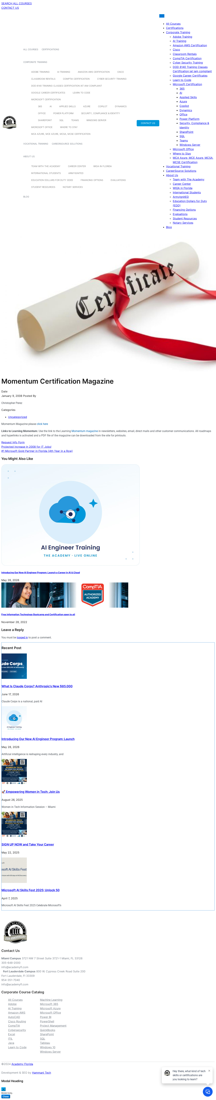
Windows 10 (47, 1047)
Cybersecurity (17, 1030)
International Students (46, 173)
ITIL (10, 1038)
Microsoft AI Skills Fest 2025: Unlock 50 (31, 890)
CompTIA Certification (76, 78)
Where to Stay (69, 127)
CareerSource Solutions (67, 143)
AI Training (63, 72)
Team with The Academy (45, 166)
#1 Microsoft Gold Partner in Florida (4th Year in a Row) (37, 451)
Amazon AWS (16, 1012)
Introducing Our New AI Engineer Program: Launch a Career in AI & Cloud (40, 572)
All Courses (30, 49)
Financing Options (92, 180)
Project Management (53, 1025)
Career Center (77, 166)
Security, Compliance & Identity (100, 113)
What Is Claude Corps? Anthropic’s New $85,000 (37, 686)
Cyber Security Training (112, 78)
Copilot (102, 106)
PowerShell (47, 1021)
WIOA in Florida (102, 166)
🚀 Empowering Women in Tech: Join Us (31, 791)
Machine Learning (51, 999)
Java (11, 1043)
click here (42, 424)
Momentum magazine (85, 431)
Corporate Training (35, 62)
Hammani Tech (41, 1072)
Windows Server (96, 120)
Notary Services (73, 187)
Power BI (45, 1017)
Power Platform (63, 113)
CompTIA (14, 1025)
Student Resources (43, 187)
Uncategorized (17, 417)
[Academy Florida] (9, 131)
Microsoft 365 (49, 1004)
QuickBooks (47, 1030)
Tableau (45, 1043)
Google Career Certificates (48, 92)
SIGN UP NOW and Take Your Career (28, 844)
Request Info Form (13, 442)
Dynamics (121, 106)
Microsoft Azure (50, 1008)
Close (6, 1096)
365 (40, 106)
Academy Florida (22, 1064)
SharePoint (45, 120)
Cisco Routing (17, 1021)
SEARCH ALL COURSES (16, 3)
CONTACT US (10, 7)
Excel (11, 1034)
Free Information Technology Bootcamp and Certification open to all (38, 614)
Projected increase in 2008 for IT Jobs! (26, 446)
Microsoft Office (41, 127)
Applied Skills (67, 106)
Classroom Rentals (43, 78)
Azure (86, 106)
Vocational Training (35, 143)
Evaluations (118, 180)
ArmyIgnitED (75, 173)
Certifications (50, 49)
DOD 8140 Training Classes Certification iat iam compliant (66, 85)
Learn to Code (81, 92)
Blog (26, 196)
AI (51, 106)
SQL (61, 120)
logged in (22, 637)
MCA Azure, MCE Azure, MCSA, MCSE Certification (60, 134)
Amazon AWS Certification (94, 72)
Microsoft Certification (46, 99)
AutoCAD (14, 1017)
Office (42, 113)
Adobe (12, 1004)
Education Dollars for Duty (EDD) (52, 180)
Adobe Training (40, 72)
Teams (75, 120)
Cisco (120, 72)
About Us (29, 156)
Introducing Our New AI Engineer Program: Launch (38, 739)
